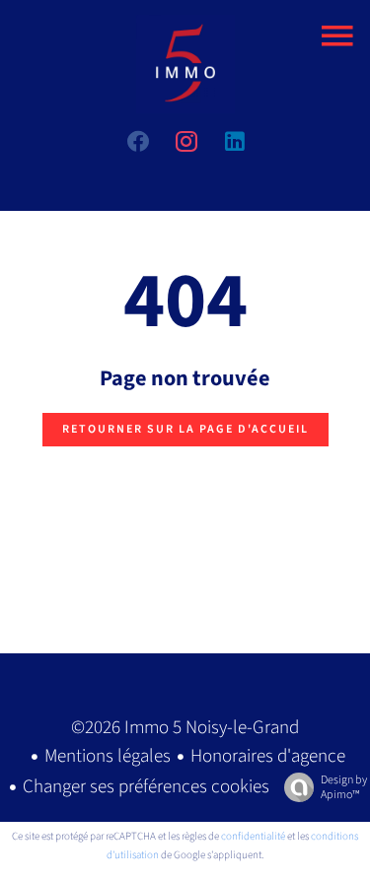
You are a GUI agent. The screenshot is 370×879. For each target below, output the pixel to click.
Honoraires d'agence (267, 756)
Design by (344, 787)
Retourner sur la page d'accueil (185, 429)
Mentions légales (107, 756)
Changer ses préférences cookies (146, 787)
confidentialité (253, 836)
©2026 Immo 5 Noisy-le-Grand (185, 727)
